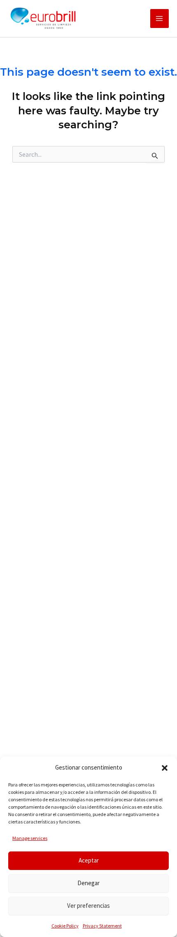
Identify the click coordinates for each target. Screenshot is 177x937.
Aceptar (89, 860)
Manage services (29, 838)
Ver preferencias (88, 905)
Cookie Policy (65, 926)
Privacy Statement (102, 926)
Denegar (88, 883)
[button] (165, 768)
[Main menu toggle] (159, 18)
